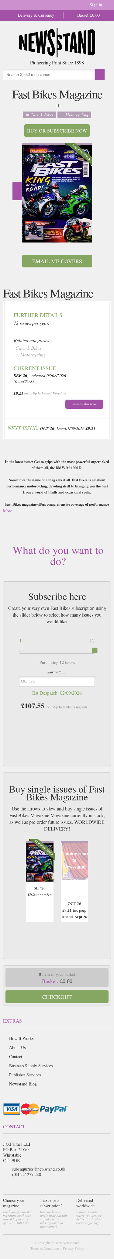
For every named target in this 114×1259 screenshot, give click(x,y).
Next (17, 191)
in (39, 115)
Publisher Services (25, 1075)
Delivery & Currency (36, 15)
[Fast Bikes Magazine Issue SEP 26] (57, 194)
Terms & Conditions (45, 1248)
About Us (17, 1047)
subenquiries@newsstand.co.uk (38, 1169)
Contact (15, 1056)
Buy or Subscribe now (57, 130)
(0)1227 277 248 (26, 1174)
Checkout (57, 996)
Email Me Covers (57, 261)
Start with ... (56, 671)
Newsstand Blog (23, 1084)
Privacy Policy (73, 1248)
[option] (57, 193)
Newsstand (71, 1242)
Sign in (96, 5)
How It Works (21, 1038)
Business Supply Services (31, 1065)
